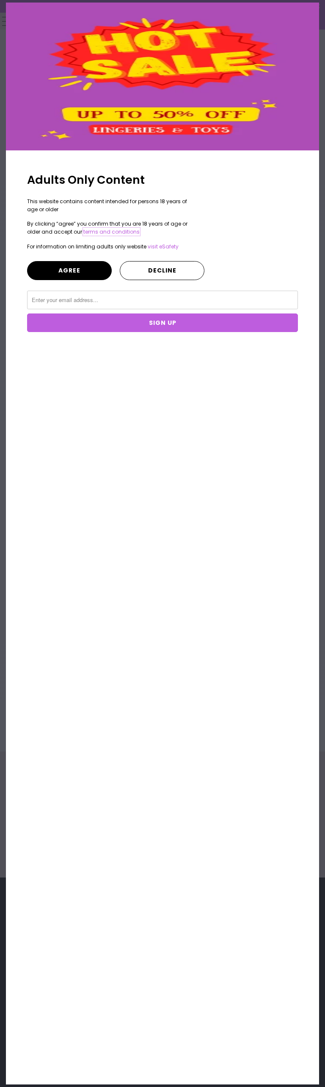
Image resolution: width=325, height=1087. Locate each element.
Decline (162, 270)
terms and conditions (111, 231)
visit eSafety (163, 246)
